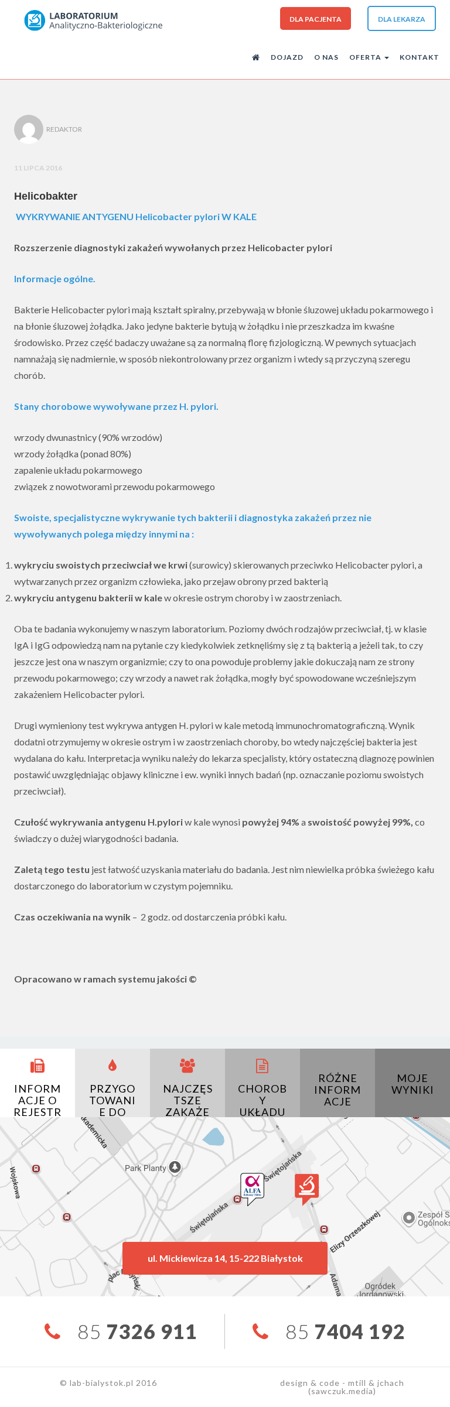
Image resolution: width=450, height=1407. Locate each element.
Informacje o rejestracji (37, 1106)
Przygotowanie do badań (112, 1106)
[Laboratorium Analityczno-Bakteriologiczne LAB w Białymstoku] (93, 20)
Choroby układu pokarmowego (262, 1112)
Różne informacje (337, 1089)
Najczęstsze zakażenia (188, 1106)
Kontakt (419, 57)
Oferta (366, 57)
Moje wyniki (412, 1083)
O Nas (326, 57)
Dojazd (287, 57)
